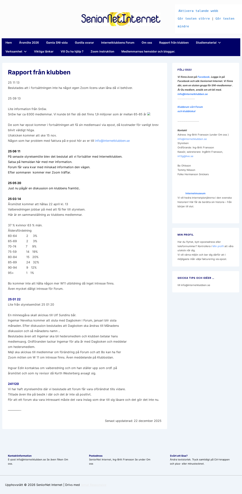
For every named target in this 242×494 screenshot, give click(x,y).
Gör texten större (194, 18)
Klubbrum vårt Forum (190, 106)
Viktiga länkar (44, 51)
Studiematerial (206, 42)
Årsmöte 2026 (29, 42)
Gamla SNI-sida (57, 42)
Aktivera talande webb (198, 11)
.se (206, 94)
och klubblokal (186, 111)
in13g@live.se (185, 156)
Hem (8, 42)
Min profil (218, 246)
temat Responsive (93, 485)
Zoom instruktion (102, 51)
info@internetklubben (191, 94)
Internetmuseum (192, 193)
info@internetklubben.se (112, 141)
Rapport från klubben (174, 42)
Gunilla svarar (84, 42)
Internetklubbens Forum (117, 42)
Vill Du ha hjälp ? (72, 51)
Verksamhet (13, 51)
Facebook (204, 76)
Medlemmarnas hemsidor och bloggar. (148, 51)
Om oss (147, 42)
